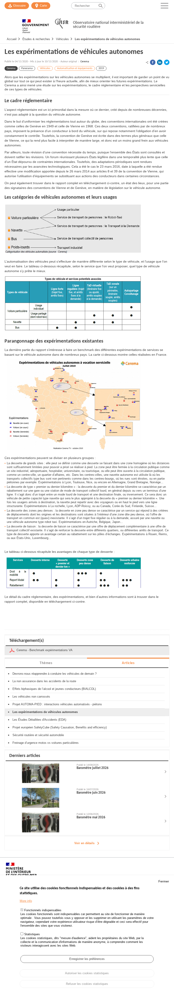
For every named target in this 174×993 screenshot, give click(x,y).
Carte (43, 5)
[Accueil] (35, 23)
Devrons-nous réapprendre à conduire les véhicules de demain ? (54, 673)
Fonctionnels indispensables (42, 910)
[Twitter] (166, 62)
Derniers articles (24, 756)
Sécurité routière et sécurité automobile (38, 735)
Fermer (163, 881)
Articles (128, 663)
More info (26, 901)
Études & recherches (36, 39)
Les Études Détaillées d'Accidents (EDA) (39, 719)
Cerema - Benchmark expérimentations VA (44, 650)
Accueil (12, 39)
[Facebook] (152, 62)
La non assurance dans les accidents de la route (44, 681)
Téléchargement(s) (26, 640)
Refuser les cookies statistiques (87, 984)
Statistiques (32, 934)
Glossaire (19, 5)
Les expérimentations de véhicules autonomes (107, 39)
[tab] (46, 663)
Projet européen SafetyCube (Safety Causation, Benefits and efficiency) (59, 727)
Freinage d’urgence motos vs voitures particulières (45, 742)
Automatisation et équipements (74, 68)
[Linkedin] (159, 62)
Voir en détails (84, 843)
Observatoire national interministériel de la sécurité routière (108, 25)
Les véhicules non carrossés (31, 696)
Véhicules (62, 39)
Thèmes (46, 663)
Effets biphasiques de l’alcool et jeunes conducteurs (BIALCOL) (54, 689)
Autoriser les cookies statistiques (87, 973)
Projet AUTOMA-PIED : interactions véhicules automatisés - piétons (57, 704)
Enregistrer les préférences (87, 959)
